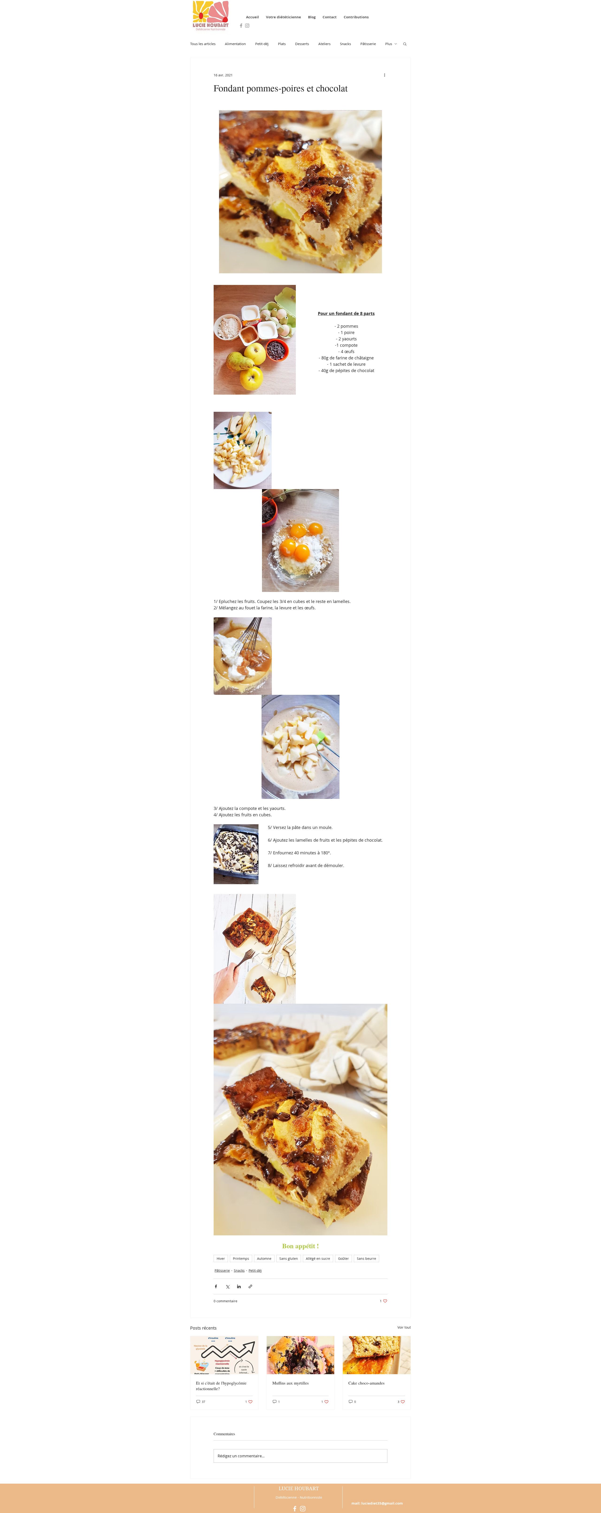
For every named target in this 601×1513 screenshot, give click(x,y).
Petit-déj (262, 43)
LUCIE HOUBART (299, 1488)
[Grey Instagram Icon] (247, 25)
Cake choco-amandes (366, 1383)
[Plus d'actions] (384, 75)
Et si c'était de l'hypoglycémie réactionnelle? (221, 1385)
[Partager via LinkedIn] (239, 1286)
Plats (282, 43)
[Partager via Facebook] (216, 1286)
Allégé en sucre (318, 1258)
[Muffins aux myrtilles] (301, 1355)
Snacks (345, 43)
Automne (264, 1258)
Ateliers (324, 43)
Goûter (343, 1258)
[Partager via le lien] (250, 1286)
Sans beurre (366, 1258)
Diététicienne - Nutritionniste (299, 1497)
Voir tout (404, 1327)
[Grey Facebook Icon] (241, 25)
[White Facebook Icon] (294, 1508)
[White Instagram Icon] (302, 1508)
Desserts (302, 43)
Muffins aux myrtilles (290, 1383)
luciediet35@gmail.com (382, 1503)
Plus (388, 43)
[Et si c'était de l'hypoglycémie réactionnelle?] (224, 1355)
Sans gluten (288, 1258)
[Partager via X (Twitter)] (227, 1286)
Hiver (221, 1258)
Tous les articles (203, 43)
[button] (405, 44)
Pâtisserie (368, 43)
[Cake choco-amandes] (377, 1355)
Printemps (241, 1258)
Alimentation (235, 43)
